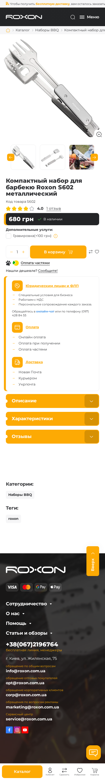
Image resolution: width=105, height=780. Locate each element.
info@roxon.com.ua (25, 671)
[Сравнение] (64, 770)
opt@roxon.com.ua (25, 683)
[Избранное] (80, 770)
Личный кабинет (50, 770)
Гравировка (32, 236)
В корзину (54, 252)
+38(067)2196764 (32, 644)
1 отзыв (53, 208)
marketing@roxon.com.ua (32, 707)
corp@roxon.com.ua (26, 695)
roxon (13, 518)
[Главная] (8, 30)
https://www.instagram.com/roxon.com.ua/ (17, 730)
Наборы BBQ (20, 494)
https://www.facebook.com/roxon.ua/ (9, 730)
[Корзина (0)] (95, 770)
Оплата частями (35, 263)
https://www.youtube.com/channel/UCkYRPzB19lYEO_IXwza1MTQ (24, 730)
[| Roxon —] (24, 16)
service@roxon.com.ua (29, 719)
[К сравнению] (90, 253)
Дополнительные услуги (29, 229)
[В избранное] (97, 253)
